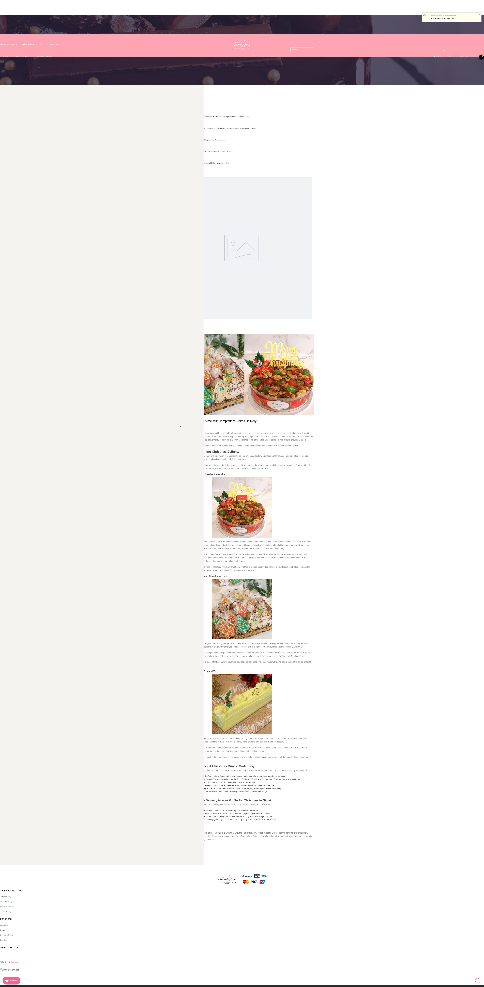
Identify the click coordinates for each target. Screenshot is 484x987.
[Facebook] (1, 952)
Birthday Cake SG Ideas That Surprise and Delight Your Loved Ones (204, 163)
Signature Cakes (6, 935)
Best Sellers (4, 925)
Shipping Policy (6, 902)
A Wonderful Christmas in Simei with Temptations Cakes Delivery (213, 421)
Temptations (14, 962)
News (200, 426)
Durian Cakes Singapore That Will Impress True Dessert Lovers (203, 140)
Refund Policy (5, 897)
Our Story (4, 940)
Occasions (4, 930)
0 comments (188, 426)
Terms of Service (7, 907)
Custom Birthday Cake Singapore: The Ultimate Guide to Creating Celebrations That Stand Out (214, 117)
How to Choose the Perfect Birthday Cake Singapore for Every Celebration (207, 151)
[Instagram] (8, 952)
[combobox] (302, 49)
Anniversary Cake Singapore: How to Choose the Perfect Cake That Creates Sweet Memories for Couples (217, 128)
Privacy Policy (5, 912)
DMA (7, 964)
